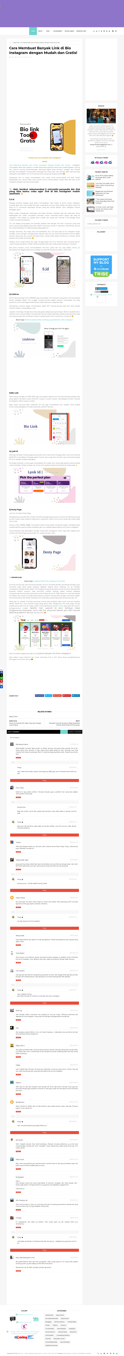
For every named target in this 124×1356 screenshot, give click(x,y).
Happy (18, 1065)
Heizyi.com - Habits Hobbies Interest (27, 1353)
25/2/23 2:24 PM (74, 842)
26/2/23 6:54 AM (74, 953)
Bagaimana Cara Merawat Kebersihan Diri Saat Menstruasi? (104, 193)
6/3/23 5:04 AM (72, 917)
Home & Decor (50, 1332)
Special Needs (65, 1342)
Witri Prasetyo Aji (21, 1200)
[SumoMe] (1, 686)
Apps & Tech (16, 42)
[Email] (1, 683)
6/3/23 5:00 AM (72, 767)
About (40, 1353)
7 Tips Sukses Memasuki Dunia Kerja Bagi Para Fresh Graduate (104, 201)
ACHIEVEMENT (57, 31)
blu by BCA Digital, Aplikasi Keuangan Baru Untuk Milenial (104, 177)
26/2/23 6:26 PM (74, 1027)
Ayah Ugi (19, 1010)
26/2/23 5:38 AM (74, 935)
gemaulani (19, 1140)
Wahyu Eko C (20, 1045)
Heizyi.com (15, 31)
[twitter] (101, 31)
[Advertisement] (62, 13)
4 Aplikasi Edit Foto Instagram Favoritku (49, 581)
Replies (13, 762)
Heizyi (19, 767)
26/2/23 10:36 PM (74, 1082)
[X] (1, 675)
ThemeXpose (67, 1353)
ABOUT (40, 31)
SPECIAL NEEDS (69, 31)
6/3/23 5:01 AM (72, 807)
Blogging (48, 1322)
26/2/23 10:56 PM (74, 1139)
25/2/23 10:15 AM (74, 787)
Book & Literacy (59, 1322)
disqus (71, 731)
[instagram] (104, 31)
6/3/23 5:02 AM (72, 822)
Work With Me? (52, 1353)
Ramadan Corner (59, 1338)
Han (17, 1028)
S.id (59, 606)
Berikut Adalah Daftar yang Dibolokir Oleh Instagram (49, 320)
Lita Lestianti (20, 971)
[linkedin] (96, 31)
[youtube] (109, 31)
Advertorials (49, 1315)
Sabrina (18, 1083)
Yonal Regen (20, 953)
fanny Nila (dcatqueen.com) (25, 1257)
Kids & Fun (73, 1332)
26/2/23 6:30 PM (74, 1045)
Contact (45, 1353)
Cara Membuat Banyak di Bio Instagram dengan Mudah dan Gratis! (39, 165)
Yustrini (18, 842)
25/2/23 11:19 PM (74, 897)
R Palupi (18, 1218)
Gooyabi (74, 1353)
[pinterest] (106, 31)
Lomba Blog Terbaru (63, 1335)
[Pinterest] (1, 681)
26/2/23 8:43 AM (74, 970)
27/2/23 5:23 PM (74, 1200)
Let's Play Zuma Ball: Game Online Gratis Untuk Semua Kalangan (104, 185)
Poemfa (48, 1338)
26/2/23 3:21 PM (74, 1010)
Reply (18, 757)
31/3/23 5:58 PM (74, 1257)
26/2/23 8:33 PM (74, 1065)
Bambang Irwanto (22, 744)
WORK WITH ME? (81, 31)
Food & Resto (50, 1328)
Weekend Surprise (51, 1345)
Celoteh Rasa (72, 1322)
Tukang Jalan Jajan (22, 860)
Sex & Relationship (51, 1342)
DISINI (74, 248)
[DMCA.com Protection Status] (101, 293)
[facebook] (104, 1353)
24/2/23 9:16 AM (74, 744)
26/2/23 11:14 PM (74, 1159)
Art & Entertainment (52, 1318)
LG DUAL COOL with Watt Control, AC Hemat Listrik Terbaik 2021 (104, 209)
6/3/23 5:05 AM (72, 990)
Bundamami (20, 1102)
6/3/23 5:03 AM (72, 879)
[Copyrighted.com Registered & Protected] (101, 289)
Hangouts (72, 1328)
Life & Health (49, 1335)
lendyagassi (20, 1177)
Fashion (55, 1325)
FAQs (47, 31)
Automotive (65, 1318)
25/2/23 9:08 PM (74, 859)
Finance (63, 1325)
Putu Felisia (20, 788)
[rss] (94, 31)
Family (48, 1325)
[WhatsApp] (1, 678)
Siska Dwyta (20, 1159)
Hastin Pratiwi (20, 898)
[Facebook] (1, 672)
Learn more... (101, 150)
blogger (64, 731)
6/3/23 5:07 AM (72, 1237)
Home (33, 31)
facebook (78, 731)
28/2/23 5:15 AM (74, 1217)
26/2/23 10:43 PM (73, 1102)
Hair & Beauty (61, 1328)
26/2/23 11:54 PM (74, 1177)
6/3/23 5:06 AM (72, 1121)
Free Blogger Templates (84, 1353)
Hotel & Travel (62, 1332)
